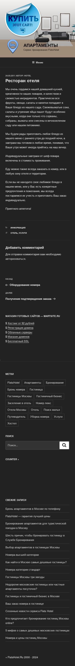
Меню (39, 62)
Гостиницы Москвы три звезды (24, 577)
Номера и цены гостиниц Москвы (26, 638)
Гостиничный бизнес (49, 396)
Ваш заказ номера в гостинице (24, 603)
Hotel (27, 75)
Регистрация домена (20, 327)
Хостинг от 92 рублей (21, 323)
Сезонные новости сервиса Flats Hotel (29, 611)
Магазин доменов (18, 336)
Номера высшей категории (22, 554)
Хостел (12, 423)
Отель (14, 233)
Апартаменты (40, 45)
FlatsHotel (13, 382)
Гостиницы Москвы (19, 396)
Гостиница (36, 389)
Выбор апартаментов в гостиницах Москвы (32, 547)
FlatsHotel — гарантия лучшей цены (27, 516)
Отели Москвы (16, 409)
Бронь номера (16, 389)
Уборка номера (39, 416)
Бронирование (55, 382)
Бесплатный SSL (18, 341)
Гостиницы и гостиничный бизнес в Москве (32, 596)
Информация (18, 227)
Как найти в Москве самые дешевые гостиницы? (36, 562)
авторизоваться (15, 258)
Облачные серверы (20, 332)
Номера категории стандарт (22, 569)
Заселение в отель (19, 403)
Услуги (23, 233)
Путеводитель (16, 416)
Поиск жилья (52, 409)
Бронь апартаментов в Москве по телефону (32, 508)
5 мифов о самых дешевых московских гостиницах (37, 630)
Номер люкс (43, 403)
